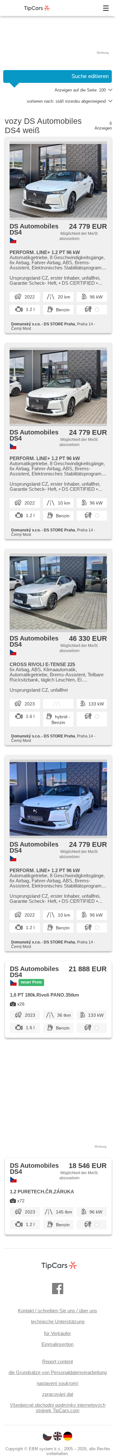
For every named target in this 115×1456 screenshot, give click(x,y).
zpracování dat (57, 1394)
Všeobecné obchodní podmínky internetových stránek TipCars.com (57, 1407)
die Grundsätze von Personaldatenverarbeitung (58, 1372)
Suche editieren (90, 76)
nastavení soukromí (57, 1383)
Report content (57, 1361)
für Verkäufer (57, 1333)
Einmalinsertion (57, 1344)
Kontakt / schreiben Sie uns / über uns (57, 1310)
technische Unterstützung (57, 1321)
